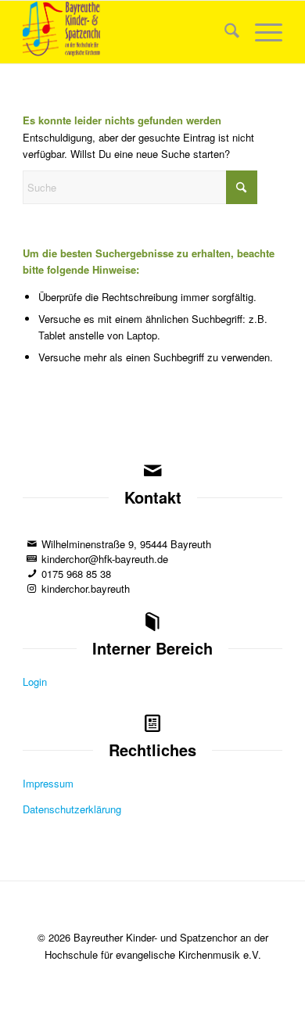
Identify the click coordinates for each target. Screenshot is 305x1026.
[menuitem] (224, 32)
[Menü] (260, 32)
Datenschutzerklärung (72, 809)
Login (35, 681)
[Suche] (224, 32)
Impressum (48, 783)
